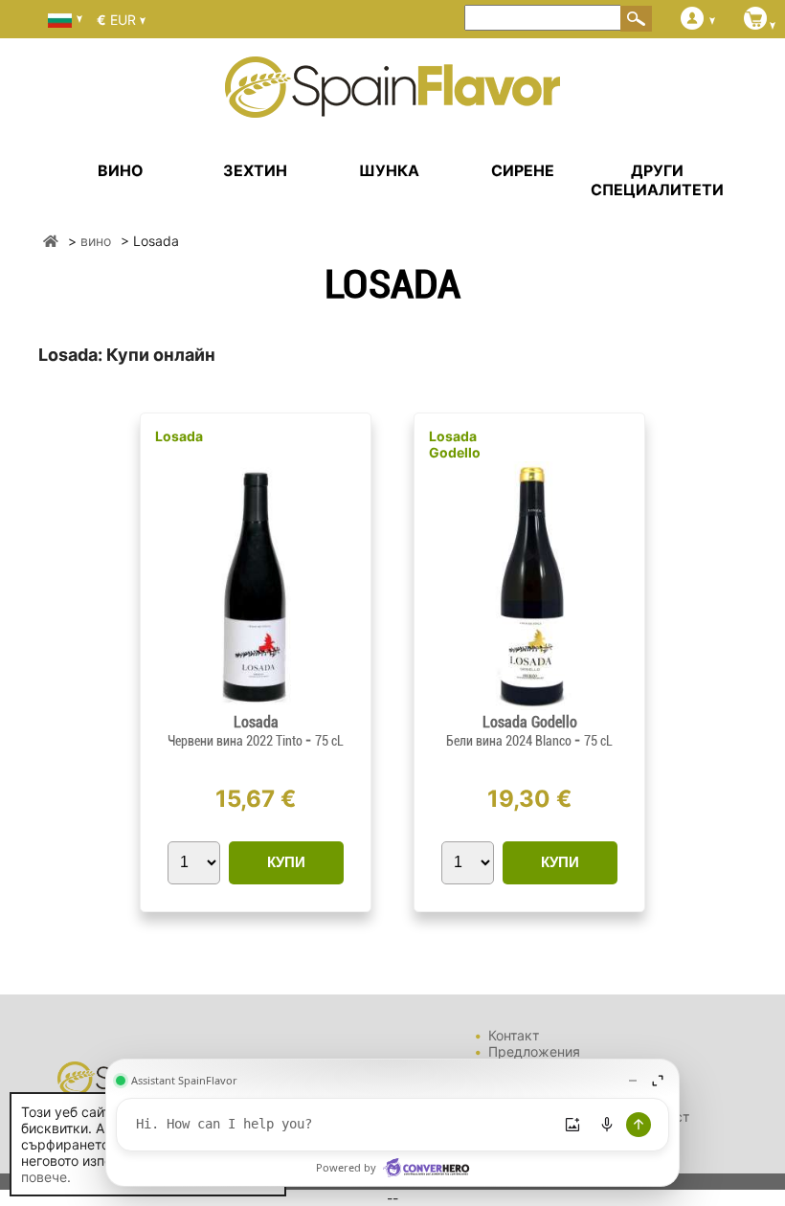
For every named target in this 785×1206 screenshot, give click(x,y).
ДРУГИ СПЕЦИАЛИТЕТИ (657, 180)
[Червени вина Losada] (255, 705)
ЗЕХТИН (255, 170)
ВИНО (121, 170)
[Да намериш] (636, 18)
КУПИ (286, 862)
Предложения (534, 1051)
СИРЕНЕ (522, 170)
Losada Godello (455, 444)
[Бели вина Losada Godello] (529, 705)
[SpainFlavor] (50, 241)
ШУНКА (389, 170)
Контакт (513, 1035)
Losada (179, 436)
